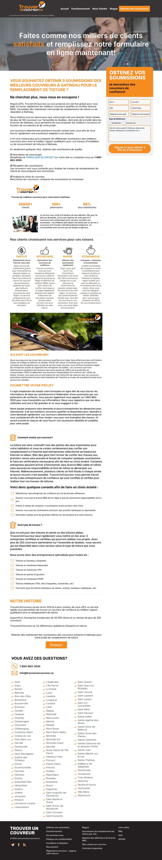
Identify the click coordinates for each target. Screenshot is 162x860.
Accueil (65, 8)
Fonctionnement (80, 8)
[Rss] (24, 845)
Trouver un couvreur (24, 830)
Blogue (114, 8)
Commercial (131, 123)
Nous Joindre (99, 8)
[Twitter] (13, 845)
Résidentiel (116, 123)
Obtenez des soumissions (134, 8)
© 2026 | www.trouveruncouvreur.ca (25, 838)
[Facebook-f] (19, 845)
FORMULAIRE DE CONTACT (40, 157)
